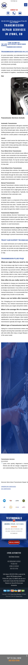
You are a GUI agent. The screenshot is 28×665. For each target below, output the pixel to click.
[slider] (14, 526)
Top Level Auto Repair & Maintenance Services (13, 45)
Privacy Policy (19, 596)
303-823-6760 (5, 21)
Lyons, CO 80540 (14, 22)
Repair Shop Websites (16, 594)
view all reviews (14, 542)
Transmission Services (8, 459)
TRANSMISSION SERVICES (14, 47)
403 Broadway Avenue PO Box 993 (18, 21)
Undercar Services (8, 486)
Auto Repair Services (14, 557)
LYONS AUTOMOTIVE (14, 43)
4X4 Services (6, 489)
